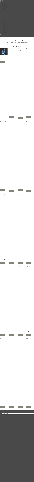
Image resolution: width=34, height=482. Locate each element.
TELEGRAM (25, 2)
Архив (32, 2)
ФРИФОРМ (4, 31)
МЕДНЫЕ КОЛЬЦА (6, 21)
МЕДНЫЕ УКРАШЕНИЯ (4, 6)
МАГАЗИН (2, 2)
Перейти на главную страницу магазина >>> (17, 42)
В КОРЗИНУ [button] (2, 62)
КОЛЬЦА (3, 16)
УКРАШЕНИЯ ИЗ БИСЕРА (5, 4)
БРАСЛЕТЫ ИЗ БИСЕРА (4, 23)
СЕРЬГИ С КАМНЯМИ (6, 15)
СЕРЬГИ (3, 9)
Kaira (5, 480)
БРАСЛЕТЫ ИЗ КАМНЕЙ (4, 25)
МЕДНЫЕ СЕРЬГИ (6, 14)
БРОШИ (3, 30)
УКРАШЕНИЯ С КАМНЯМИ (5, 8)
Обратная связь (16, 3)
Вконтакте (20, 2)
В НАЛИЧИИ (4, 32)
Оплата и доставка (11, 3)
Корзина (29, 2)
